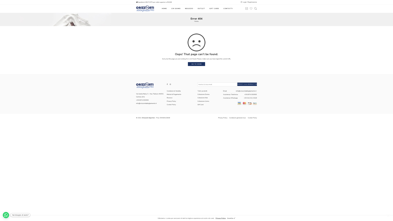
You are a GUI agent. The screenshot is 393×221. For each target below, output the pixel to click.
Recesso (169, 98)
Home (196, 21)
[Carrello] (246, 8)
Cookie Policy (171, 105)
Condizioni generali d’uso (237, 118)
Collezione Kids (203, 98)
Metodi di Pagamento (174, 94)
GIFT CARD (214, 8)
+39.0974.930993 (250, 94)
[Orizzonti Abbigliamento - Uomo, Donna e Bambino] (145, 9)
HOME (164, 8)
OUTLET (201, 8)
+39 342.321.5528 (250, 98)
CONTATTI (228, 8)
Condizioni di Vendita (174, 91)
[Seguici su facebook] (167, 84)
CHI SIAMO (176, 8)
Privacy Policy (171, 101)
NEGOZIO (189, 8)
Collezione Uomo (203, 101)
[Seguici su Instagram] (170, 84)
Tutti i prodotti (202, 91)
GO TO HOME (196, 64)
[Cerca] (255, 8)
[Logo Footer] (145, 85)
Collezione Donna (203, 94)
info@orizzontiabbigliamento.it (146, 103)
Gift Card (200, 105)
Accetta (230, 218)
